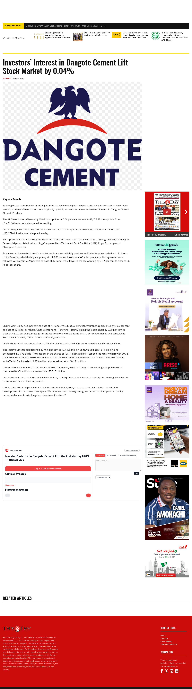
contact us (168, 666)
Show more (9, 485)
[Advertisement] (72, 423)
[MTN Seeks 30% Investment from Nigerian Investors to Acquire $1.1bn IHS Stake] (116, 35)
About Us (164, 638)
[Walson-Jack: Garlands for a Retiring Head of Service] (78, 36)
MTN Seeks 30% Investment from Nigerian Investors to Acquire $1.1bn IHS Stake (136, 35)
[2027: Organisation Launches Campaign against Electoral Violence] (39, 36)
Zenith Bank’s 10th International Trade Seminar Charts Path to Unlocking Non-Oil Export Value (70, 25)
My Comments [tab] (111, 455)
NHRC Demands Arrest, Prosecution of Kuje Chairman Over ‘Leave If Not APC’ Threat (174, 36)
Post (136, 473)
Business (7, 78)
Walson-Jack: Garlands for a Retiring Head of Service (97, 33)
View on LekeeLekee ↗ (132, 450)
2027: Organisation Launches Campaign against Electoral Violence (57, 35)
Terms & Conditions (169, 644)
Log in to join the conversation (48, 469)
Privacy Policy (166, 641)
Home (163, 635)
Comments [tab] (100, 455)
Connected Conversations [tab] (127, 455)
